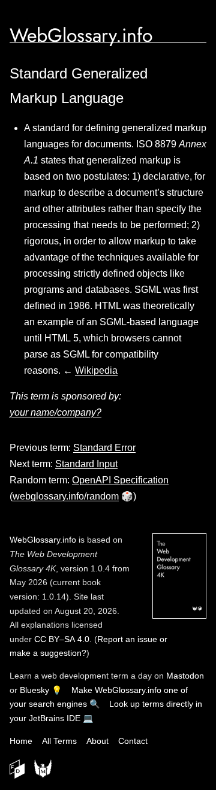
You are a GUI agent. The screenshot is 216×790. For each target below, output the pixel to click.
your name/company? (55, 412)
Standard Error (104, 448)
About (97, 741)
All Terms (59, 741)
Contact (133, 741)
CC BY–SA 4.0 (61, 639)
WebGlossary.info (81, 35)
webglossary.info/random (66, 496)
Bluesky (34, 690)
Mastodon (185, 675)
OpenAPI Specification (120, 480)
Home (21, 741)
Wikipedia (96, 370)
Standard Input (86, 464)
